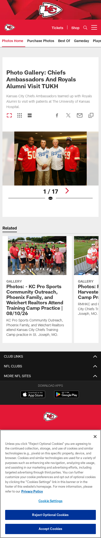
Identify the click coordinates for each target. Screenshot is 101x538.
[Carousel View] (9, 116)
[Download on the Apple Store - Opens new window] (33, 395)
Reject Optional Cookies (50, 515)
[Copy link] (91, 116)
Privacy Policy (32, 491)
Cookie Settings (50, 501)
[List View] (30, 116)
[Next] (67, 191)
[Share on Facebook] (57, 118)
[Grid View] (19, 116)
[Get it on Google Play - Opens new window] (66, 397)
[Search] (85, 27)
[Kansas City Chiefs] (50, 417)
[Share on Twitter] (68, 118)
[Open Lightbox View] (50, 169)
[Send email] (79, 118)
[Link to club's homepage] (10, 25)
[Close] (95, 436)
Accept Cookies (51, 529)
